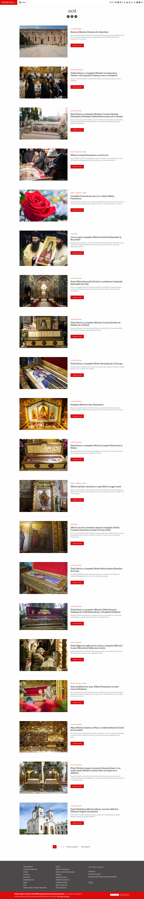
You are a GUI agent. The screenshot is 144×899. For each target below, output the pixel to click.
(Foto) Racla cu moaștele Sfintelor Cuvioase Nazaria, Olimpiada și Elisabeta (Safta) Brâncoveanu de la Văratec (96, 115)
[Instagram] (130, 2)
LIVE (112, 2)
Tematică (58, 874)
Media (25, 882)
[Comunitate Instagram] (137, 2)
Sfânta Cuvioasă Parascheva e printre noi (89, 155)
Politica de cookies (94, 874)
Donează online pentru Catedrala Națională (102, 877)
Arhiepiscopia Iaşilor (76, 70)
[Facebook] (125, 2)
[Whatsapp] (72, 16)
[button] (22, 2)
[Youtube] (127, 2)
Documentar (74, 234)
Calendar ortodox (61, 882)
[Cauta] (122, 2)
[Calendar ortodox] (116, 2)
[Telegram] (140, 2)
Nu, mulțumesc (124, 895)
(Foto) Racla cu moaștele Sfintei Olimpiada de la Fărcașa (96, 363)
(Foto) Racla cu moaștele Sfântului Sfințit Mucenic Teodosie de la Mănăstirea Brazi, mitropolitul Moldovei (95, 610)
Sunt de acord (114, 895)
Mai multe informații (63, 896)
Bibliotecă (26, 877)
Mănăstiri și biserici (62, 880)
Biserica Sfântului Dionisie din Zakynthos (89, 32)
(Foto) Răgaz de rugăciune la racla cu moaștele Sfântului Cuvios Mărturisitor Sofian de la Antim (96, 646)
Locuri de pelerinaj (76, 28)
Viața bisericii (28, 867)
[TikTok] (132, 2)
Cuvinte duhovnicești (30, 869)
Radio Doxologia (61, 888)
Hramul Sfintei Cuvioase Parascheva (34, 888)
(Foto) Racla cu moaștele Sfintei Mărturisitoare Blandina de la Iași (96, 569)
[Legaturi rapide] (142, 2)
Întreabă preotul (28, 880)
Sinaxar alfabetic (61, 877)
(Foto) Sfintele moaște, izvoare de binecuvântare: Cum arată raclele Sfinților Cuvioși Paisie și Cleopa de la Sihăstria (95, 770)
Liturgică (26, 874)
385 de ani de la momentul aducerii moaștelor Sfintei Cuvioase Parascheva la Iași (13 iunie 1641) (94, 528)
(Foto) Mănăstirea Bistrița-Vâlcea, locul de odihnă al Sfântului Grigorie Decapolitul (94, 810)
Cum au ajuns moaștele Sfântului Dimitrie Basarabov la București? (95, 238)
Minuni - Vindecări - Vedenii (78, 152)
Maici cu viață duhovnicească (65, 872)
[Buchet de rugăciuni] (120, 2)
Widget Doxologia (61, 885)
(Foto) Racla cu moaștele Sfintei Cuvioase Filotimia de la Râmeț (96, 446)
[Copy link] (75, 16)
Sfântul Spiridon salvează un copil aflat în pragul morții (95, 486)
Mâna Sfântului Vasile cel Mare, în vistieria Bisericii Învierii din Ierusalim (97, 728)
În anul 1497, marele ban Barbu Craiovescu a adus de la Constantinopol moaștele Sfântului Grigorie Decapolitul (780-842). (95, 816)
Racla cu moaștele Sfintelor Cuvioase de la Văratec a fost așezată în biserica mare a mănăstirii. (95, 80)
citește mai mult (77, 45)
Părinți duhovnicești (63, 869)
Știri (24, 885)
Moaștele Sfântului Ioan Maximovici (87, 404)
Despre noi (91, 871)
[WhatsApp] (135, 2)
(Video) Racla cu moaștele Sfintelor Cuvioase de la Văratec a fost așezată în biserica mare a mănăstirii (93, 74)
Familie (25, 872)
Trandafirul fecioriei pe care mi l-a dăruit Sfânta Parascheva (92, 197)
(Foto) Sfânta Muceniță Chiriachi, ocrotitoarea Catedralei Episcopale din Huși (96, 282)
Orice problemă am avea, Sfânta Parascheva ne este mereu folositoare (94, 687)
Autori (58, 867)
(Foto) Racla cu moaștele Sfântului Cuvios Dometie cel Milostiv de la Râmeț (95, 323)
